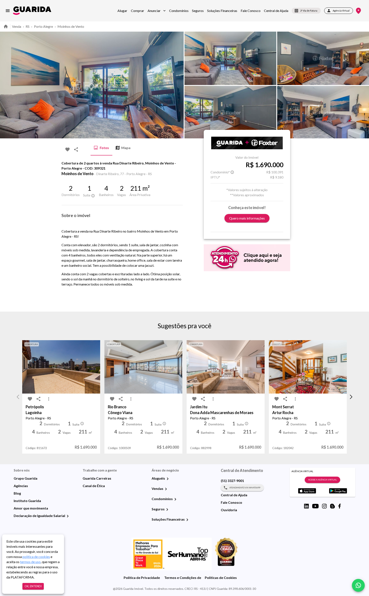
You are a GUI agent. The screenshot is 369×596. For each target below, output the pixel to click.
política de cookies (36, 557)
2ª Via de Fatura (308, 10)
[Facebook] (340, 506)
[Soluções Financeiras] (187, 519)
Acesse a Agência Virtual (322, 479)
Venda (16, 26)
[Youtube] (315, 506)
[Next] (362, 85)
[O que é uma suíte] (92, 195)
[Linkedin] (306, 506)
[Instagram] (324, 506)
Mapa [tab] (125, 148)
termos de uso (30, 562)
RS (27, 26)
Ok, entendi (33, 586)
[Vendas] (165, 489)
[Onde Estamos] (358, 10)
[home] (32, 10)
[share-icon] (76, 149)
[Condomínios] (175, 499)
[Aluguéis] (167, 478)
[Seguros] (167, 509)
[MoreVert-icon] (48, 399)
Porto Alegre (43, 26)
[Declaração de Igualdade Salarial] (67, 516)
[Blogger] (332, 506)
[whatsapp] (358, 585)
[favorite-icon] (67, 149)
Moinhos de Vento (70, 26)
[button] (156, 10)
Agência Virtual (341, 10)
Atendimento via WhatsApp (244, 487)
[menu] (8, 11)
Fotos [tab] (104, 148)
